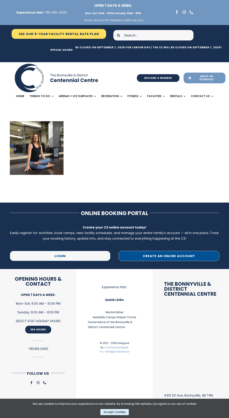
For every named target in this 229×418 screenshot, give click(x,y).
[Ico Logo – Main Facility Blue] (30, 64)
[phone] (191, 12)
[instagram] (184, 12)
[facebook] (177, 12)
